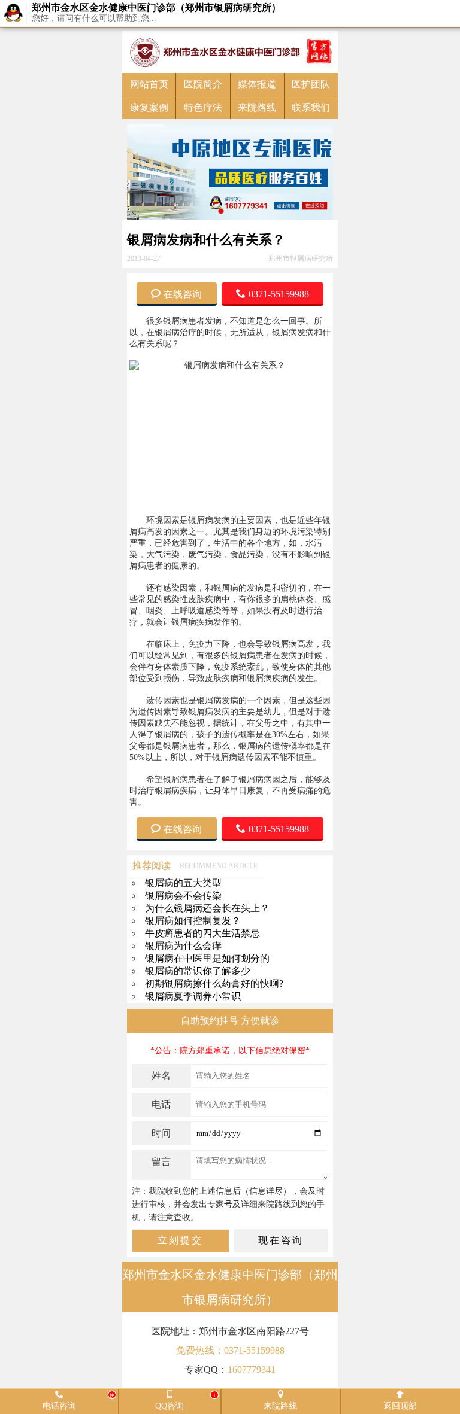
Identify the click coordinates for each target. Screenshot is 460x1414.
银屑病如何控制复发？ (193, 921)
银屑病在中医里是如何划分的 (207, 958)
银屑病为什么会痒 (183, 946)
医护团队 (311, 84)
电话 (161, 1104)
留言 (161, 1162)
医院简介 (203, 84)
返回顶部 (400, 1405)
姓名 (161, 1076)
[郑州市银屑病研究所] (230, 52)
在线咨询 (183, 293)
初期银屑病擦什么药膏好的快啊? (214, 983)
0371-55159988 (279, 293)
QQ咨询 (185, 1400)
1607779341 (252, 1369)
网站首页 (149, 84)
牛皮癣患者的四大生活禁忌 (202, 933)
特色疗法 (203, 107)
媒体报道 (257, 84)
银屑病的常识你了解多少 (197, 971)
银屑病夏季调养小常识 (193, 996)
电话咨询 (79, 1400)
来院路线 (257, 107)
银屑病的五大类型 (183, 883)
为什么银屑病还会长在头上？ (207, 908)
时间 (161, 1133)
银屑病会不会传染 (183, 895)
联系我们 (311, 107)
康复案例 (149, 107)
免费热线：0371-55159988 (230, 1350)
